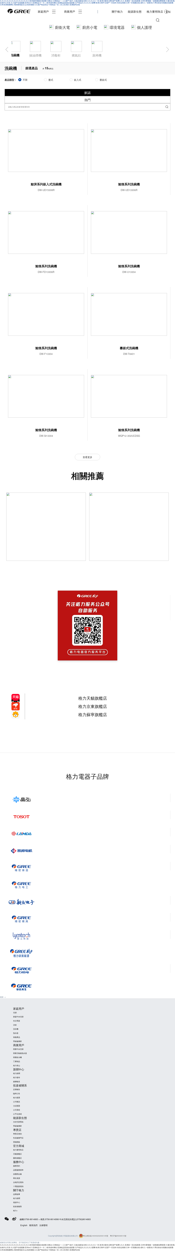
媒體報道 (16, 1081)
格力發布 (16, 1077)
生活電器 (16, 1021)
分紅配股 (16, 1106)
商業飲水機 (17, 1057)
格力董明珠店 (155, 11)
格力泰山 (16, 1065)
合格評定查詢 (18, 1182)
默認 (87, 92)
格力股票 (16, 1097)
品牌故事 (16, 1194)
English (23, 1225)
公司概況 (16, 1101)
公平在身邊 (17, 1114)
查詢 (166, 106)
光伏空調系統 (18, 1122)
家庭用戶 (43, 11)
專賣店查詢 (17, 1134)
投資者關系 (17, 1206)
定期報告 (16, 1089)
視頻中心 (16, 1202)
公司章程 (16, 1110)
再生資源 (16, 1178)
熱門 (87, 99)
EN (168, 11)
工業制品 (16, 1061)
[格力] (19, 12)
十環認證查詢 (18, 1186)
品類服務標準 (18, 1170)
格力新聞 (16, 1073)
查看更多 (87, 457)
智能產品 (16, 1037)
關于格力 (117, 11)
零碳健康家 (17, 1041)
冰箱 (15, 1025)
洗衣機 (15, 1029)
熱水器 (15, 1033)
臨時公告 (16, 1093)
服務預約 (16, 1166)
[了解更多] (129, 527)
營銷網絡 (16, 1142)
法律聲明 (43, 1225)
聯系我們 (33, 1225)
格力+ (15, 1210)
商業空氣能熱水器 (20, 1053)
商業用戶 (69, 11)
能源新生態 (135, 11)
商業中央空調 (18, 1049)
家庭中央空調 (18, 1016)
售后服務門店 (18, 1138)
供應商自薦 (17, 1174)
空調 (15, 1012)
